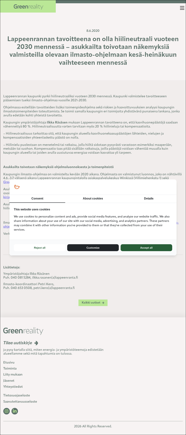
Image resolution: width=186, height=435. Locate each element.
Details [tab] (148, 198)
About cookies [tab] (93, 198)
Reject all (39, 247)
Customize (93, 247)
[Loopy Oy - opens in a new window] (17, 187)
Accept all (146, 247)
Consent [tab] (37, 198)
